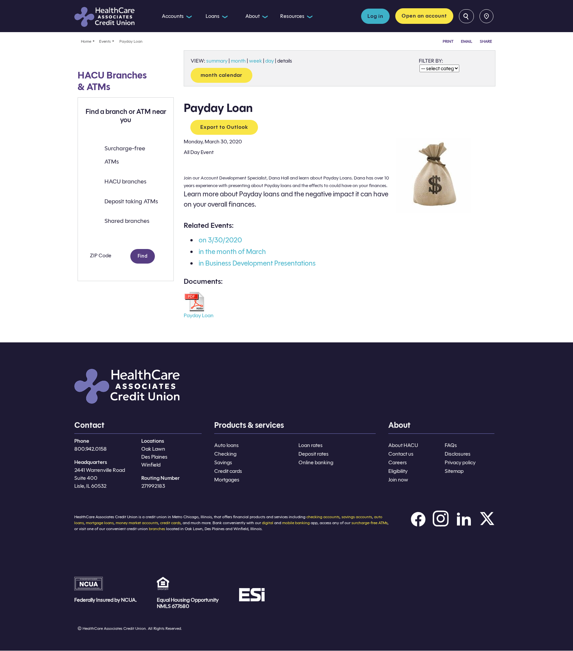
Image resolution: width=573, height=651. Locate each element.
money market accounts (137, 522)
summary (216, 61)
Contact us (401, 454)
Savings (223, 462)
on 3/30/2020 (220, 240)
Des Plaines (154, 457)
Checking (225, 454)
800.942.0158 (90, 449)
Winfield (150, 465)
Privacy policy (460, 462)
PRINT (448, 41)
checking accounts (323, 516)
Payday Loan (199, 315)
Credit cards (228, 471)
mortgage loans (100, 522)
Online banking (315, 462)
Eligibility (398, 471)
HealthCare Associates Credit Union (111, 17)
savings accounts (357, 516)
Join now (398, 479)
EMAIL (466, 41)
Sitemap (454, 471)
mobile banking (296, 522)
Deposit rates (313, 454)
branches (157, 528)
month (238, 61)
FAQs (451, 445)
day (269, 61)
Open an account (424, 16)
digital (267, 522)
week (255, 61)
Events (105, 41)
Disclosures (458, 454)
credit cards (170, 522)
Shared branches (126, 221)
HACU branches (125, 181)
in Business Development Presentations (257, 263)
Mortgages (226, 479)
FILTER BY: (431, 61)
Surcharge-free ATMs (124, 155)
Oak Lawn (153, 449)
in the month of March (232, 251)
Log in (375, 16)
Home (86, 41)
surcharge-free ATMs (369, 522)
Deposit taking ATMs (131, 201)
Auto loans (226, 445)
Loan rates (310, 445)
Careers (397, 462)
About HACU (403, 445)
